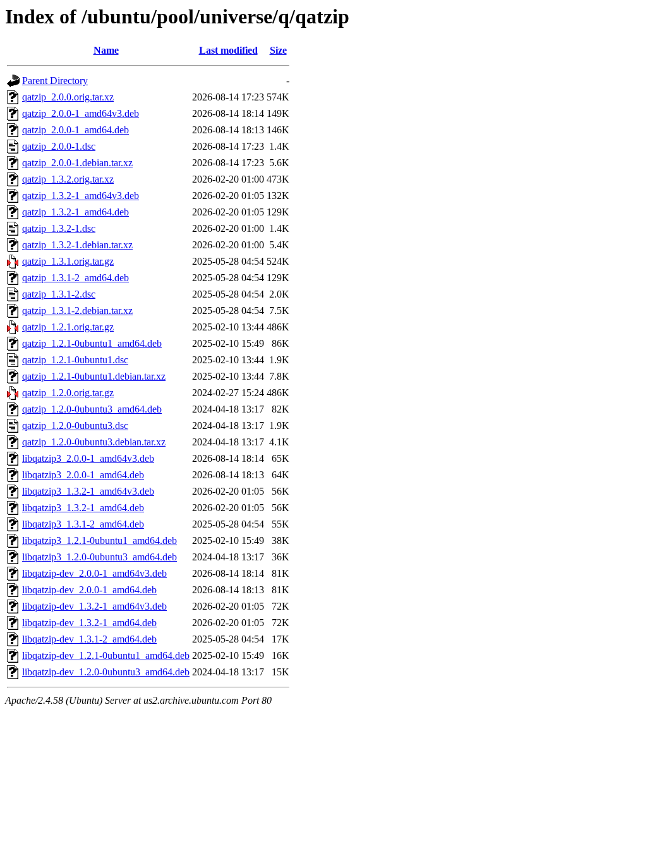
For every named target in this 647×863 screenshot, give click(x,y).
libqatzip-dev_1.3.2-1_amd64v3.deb (94, 606)
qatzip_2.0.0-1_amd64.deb (75, 129)
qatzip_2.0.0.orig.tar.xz (68, 97)
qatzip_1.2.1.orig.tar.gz (68, 327)
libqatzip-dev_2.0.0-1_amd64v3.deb (94, 573)
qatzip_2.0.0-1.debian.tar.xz (77, 162)
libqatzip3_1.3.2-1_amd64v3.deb (88, 491)
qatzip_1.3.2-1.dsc (58, 228)
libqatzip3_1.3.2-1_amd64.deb (83, 507)
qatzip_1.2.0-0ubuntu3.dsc (75, 425)
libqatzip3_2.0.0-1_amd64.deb (83, 474)
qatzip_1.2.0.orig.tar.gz (68, 392)
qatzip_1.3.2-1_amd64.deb (75, 212)
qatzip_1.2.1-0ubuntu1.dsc (75, 359)
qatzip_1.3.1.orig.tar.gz (68, 261)
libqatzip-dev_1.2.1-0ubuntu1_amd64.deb (106, 655)
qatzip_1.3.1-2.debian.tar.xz (77, 310)
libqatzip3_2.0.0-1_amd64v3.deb (88, 458)
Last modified (228, 50)
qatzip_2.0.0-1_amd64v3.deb (80, 113)
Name (106, 50)
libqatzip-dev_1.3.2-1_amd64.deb (89, 622)
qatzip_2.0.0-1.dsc (58, 146)
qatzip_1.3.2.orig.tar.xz (68, 179)
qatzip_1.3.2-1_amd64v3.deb (80, 195)
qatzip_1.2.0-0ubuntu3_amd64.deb (92, 409)
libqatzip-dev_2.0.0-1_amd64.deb (89, 589)
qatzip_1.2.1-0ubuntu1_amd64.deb (92, 343)
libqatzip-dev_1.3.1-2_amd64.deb (89, 639)
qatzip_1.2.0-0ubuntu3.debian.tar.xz (94, 442)
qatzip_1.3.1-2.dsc (58, 294)
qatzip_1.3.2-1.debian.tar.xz (77, 244)
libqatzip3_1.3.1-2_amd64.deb (83, 524)
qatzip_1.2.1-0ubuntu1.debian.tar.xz (94, 376)
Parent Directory (55, 80)
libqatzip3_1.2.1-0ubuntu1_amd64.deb (99, 540)
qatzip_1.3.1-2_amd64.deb (75, 277)
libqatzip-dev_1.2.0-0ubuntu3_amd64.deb (106, 672)
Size (278, 50)
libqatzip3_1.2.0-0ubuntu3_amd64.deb (99, 557)
